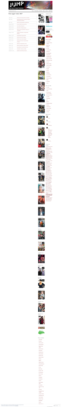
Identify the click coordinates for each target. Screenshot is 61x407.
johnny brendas (48, 162)
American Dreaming (49, 88)
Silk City (40, 375)
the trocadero (50, 190)
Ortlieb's (47, 170)
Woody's (40, 402)
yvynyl (47, 83)
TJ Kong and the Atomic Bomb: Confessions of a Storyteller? (23, 30)
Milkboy (40, 360)
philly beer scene (48, 171)
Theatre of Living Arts (41, 387)
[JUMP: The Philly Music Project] (30, 5)
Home (33, 10)
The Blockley (40, 378)
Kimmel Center (41, 355)
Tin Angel (40, 389)
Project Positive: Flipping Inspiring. (23, 27)
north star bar (48, 168)
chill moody (48, 148)
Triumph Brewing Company (41, 392)
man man (50, 165)
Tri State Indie (48, 76)
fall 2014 (50, 157)
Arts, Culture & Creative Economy (48, 93)
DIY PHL (47, 48)
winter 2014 (48, 199)
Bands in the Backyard (48, 46)
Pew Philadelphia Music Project (48, 54)
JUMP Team (50, 10)
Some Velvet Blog (48, 65)
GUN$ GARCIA (49, 159)
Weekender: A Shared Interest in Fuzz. (23, 43)
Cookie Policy (16, 405)
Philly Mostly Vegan (49, 60)
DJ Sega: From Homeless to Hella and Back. (23, 45)
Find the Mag (36, 10)
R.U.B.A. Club (41, 370)
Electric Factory (41, 348)
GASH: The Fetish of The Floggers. (23, 37)
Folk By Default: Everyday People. (23, 35)
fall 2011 (47, 156)
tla (50, 191)
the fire (46, 189)
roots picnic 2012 (50, 176)
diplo (49, 152)
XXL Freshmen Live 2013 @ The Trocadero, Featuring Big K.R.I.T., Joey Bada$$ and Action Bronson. (50, 133)
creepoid (47, 152)
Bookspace (40, 341)
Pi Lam (40, 367)
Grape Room (40, 350)
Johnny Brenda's (41, 353)
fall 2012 (50, 156)
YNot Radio (48, 81)
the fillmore (50, 188)
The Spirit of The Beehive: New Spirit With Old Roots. (23, 33)
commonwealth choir (49, 151)
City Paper (47, 96)
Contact (46, 10)
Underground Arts (41, 395)
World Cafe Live (41, 403)
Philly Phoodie (48, 106)
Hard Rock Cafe (41, 352)
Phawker (47, 101)
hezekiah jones (49, 160)
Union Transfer (41, 397)
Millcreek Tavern (41, 362)
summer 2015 (47, 185)
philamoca (50, 170)
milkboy (48, 166)
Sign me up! (47, 31)
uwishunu (47, 111)
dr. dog (50, 152)
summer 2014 (49, 184)
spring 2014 (47, 180)
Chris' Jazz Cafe (41, 342)
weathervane (50, 197)
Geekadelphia (48, 98)
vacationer (47, 197)
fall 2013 (47, 157)
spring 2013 (50, 178)
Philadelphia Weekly (49, 103)
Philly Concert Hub (49, 58)
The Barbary (40, 377)
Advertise (40, 10)
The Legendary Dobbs (41, 383)
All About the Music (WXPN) (49, 43)
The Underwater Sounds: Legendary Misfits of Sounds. (23, 41)
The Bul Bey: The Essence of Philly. (23, 48)
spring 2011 (47, 177)
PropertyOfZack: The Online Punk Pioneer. (23, 47)
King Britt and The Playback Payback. (23, 50)
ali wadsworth (47, 146)
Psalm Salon (40, 368)
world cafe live (49, 200)
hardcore (47, 160)
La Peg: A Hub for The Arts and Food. (23, 24)
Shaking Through (48, 63)
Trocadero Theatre (41, 393)
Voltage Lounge (41, 398)
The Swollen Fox (48, 74)
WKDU (47, 79)
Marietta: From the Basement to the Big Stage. (23, 22)
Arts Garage (40, 339)
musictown (47, 167)
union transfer (49, 195)
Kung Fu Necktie (41, 357)
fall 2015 (47, 158)
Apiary (47, 90)
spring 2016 (48, 181)
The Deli (47, 68)
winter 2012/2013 (49, 198)
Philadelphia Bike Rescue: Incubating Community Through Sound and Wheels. (23, 20)
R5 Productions (41, 372)
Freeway (49, 158)
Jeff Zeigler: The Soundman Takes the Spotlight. (23, 17)
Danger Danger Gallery (41, 347)
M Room (40, 358)
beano (50, 146)
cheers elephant (49, 147)
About (44, 10)
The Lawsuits (49, 189)
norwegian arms (48, 169)
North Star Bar (41, 365)
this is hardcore (48, 191)
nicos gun (51, 167)
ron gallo (49, 175)
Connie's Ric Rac (41, 344)
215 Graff (47, 87)
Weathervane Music (49, 78)
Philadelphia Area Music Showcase (48, 56)
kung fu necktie (48, 164)
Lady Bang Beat (48, 49)
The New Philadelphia (48, 73)
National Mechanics (41, 363)
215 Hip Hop (48, 41)
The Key (47, 70)
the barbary (48, 187)
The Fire (40, 380)
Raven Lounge (41, 373)
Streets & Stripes (48, 108)
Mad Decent (48, 51)
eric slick (50, 154)
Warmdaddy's (40, 400)
